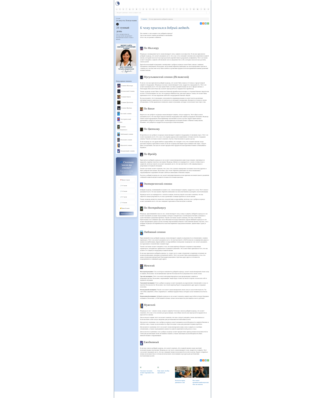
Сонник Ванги (126, 97)
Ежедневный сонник (128, 151)
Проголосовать (126, 213)
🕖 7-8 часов (123, 202)
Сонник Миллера (127, 85)
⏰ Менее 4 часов (125, 180)
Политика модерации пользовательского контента (162, 394)
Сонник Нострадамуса (122, 128)
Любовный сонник (126, 134)
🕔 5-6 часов (123, 191)
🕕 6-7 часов (123, 197)
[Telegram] (206, 23)
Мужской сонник (126, 145)
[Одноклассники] (203, 23)
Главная (144, 19)
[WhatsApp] (208, 23)
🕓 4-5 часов (123, 185)
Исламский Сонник (127, 91)
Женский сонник (126, 140)
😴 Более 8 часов (124, 208)
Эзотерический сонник (124, 120)
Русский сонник (125, 113)
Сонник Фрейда (126, 108)
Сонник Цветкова (127, 102)
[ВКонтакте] (201, 23)
